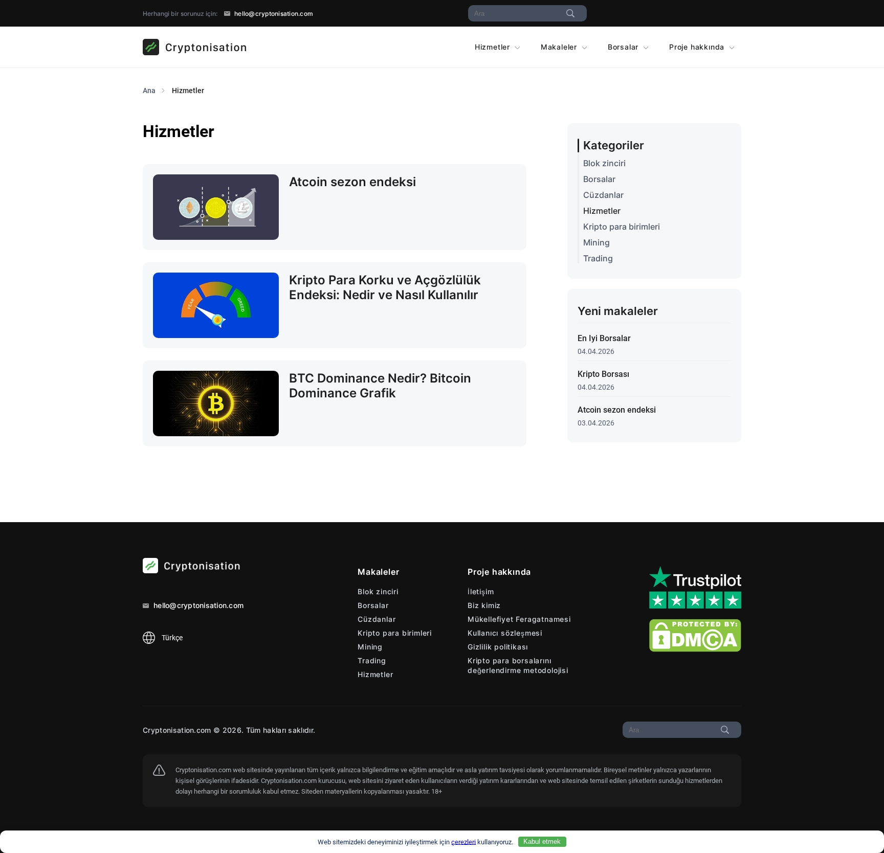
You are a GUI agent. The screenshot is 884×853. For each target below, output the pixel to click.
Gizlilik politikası (498, 646)
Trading (598, 258)
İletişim (481, 591)
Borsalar (624, 46)
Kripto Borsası (603, 374)
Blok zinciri (604, 163)
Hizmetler (494, 46)
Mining (596, 243)
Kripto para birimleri (621, 227)
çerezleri (463, 841)
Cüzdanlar (603, 195)
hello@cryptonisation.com (273, 13)
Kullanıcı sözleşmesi (505, 632)
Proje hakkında (698, 46)
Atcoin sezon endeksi (617, 410)
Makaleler (560, 46)
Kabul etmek (542, 841)
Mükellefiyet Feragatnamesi (519, 619)
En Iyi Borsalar (604, 338)
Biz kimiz (484, 605)
